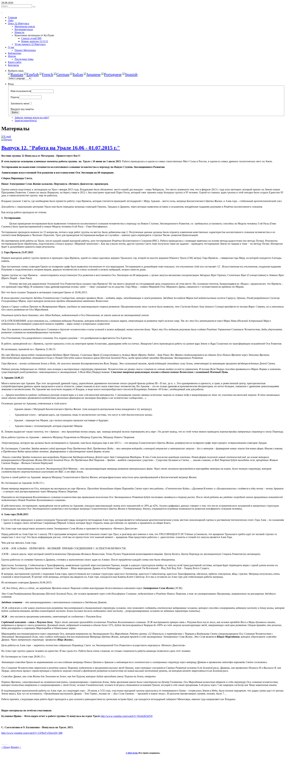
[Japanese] (92, 74)
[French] (46, 74)
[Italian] (76, 74)
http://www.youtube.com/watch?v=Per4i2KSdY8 (126, 716)
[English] (31, 74)
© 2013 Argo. (132, 753)
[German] (61, 74)
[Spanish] (130, 74)
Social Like (4, 744)
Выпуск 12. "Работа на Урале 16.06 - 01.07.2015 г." (60, 148)
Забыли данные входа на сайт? (32, 117)
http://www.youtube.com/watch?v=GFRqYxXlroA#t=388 (31, 733)
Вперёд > (16, 747)
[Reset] (34, 6)
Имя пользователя (21, 91)
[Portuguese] (111, 74)
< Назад (5, 747)
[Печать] (6, 139)
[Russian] (15, 74)
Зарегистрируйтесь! (26, 120)
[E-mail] (6, 136)
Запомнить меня (20, 103)
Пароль (15, 97)
